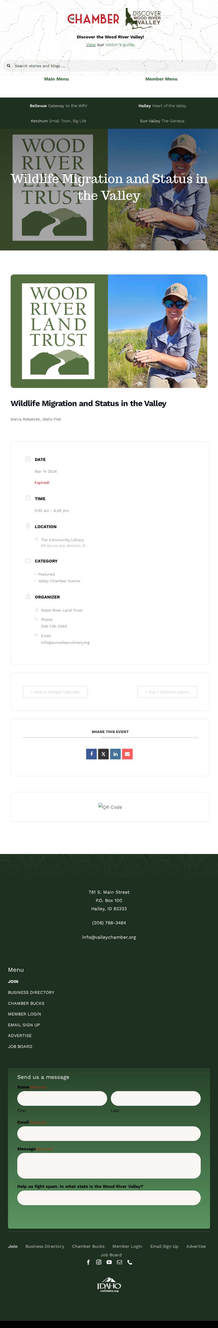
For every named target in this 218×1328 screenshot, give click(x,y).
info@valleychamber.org (109, 937)
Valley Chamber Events (59, 581)
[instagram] (98, 1262)
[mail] (119, 1262)
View (91, 44)
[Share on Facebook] (91, 754)
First (21, 1110)
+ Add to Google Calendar (55, 692)
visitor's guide (120, 44)
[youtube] (109, 1262)
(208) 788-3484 (109, 922)
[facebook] (88, 1262)
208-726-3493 (54, 626)
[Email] (127, 754)
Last (115, 1110)
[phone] (129, 1262)
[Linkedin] (115, 754)
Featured (46, 574)
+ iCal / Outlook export (167, 692)
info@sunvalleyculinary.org (65, 642)
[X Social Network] (103, 754)
